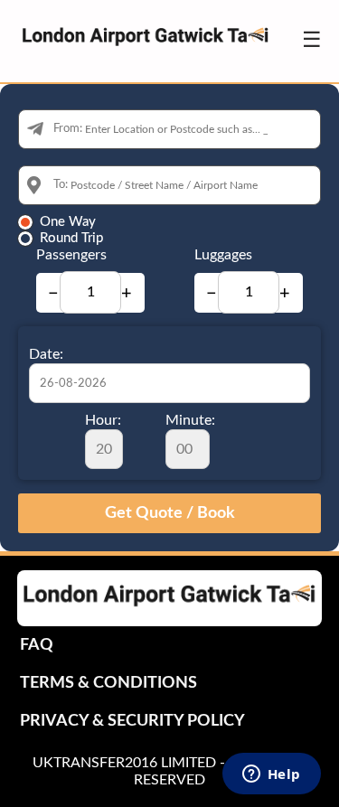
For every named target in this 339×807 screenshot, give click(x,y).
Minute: (190, 420)
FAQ (36, 645)
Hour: (103, 420)
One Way (68, 222)
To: (60, 185)
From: (67, 129)
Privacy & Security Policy (132, 721)
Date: (46, 354)
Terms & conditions (108, 683)
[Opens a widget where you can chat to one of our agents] (271, 775)
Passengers (71, 255)
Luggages (223, 255)
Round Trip (71, 238)
